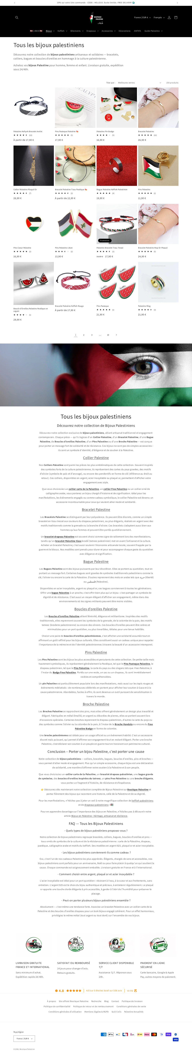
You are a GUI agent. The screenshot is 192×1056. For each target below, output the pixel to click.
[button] (17, 17)
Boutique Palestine (27, 1049)
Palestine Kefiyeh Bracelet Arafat (28, 131)
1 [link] (75, 334)
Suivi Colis (117, 1011)
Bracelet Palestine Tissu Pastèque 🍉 (71, 189)
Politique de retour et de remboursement (93, 1006)
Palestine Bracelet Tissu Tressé (110, 248)
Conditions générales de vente (131, 1006)
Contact (115, 1001)
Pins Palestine (144, 189)
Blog (106, 1001)
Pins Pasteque (103, 306)
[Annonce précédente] (14, 3)
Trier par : (110, 82)
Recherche (96, 1001)
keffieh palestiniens (142, 800)
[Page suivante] (116, 335)
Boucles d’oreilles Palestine (96, 608)
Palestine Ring (144, 306)
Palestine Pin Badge (105, 131)
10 (108, 334)
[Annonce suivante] (177, 3)
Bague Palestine (96, 561)
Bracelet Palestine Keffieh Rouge (69, 306)
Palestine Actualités (133, 1011)
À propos (51, 1001)
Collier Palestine (96, 457)
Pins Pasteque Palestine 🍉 (67, 131)
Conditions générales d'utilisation (65, 1011)
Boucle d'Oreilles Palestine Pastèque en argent (31, 309)
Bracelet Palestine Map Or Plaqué (152, 248)
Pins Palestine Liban (64, 248)
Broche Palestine (96, 704)
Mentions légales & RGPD (96, 1011)
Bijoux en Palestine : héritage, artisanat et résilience (99, 815)
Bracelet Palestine (146, 131)
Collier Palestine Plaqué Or (25, 189)
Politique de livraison (132, 1001)
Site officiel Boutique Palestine (73, 1001)
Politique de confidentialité (57, 1006)
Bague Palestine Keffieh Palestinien (112, 189)
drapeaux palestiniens (96, 804)
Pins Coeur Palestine (22, 248)
